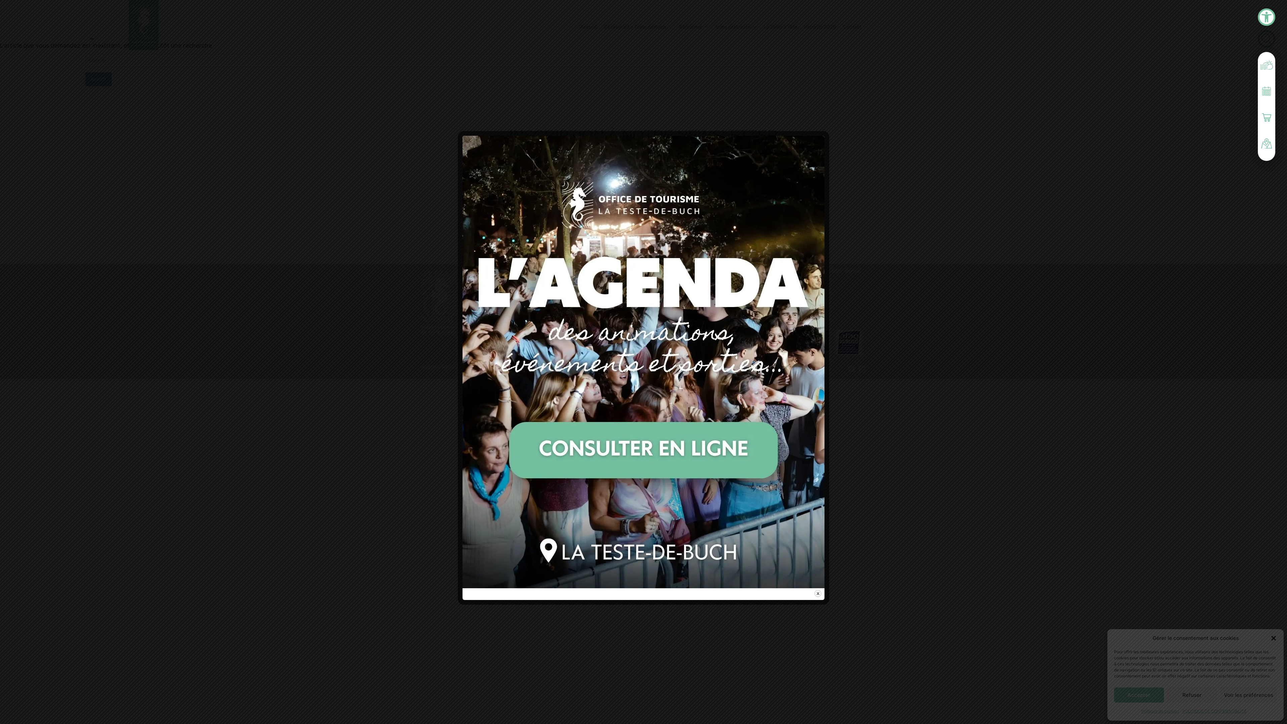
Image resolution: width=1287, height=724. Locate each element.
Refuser (1192, 695)
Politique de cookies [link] (1160, 711)
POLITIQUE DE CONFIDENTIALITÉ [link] (1214, 711)
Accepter (1138, 695)
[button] (1273, 638)
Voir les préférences (1248, 695)
